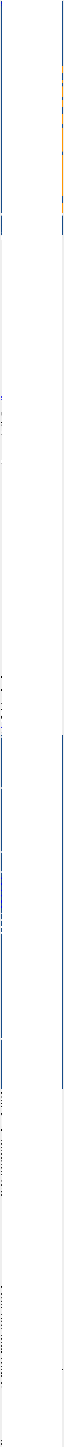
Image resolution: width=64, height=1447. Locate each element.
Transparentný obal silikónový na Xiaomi (33, 653)
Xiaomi (21, 663)
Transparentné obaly (20, 659)
